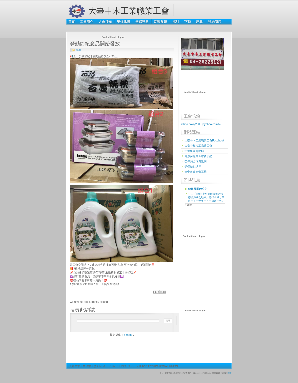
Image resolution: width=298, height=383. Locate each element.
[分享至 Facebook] (164, 292)
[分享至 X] (161, 292)
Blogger (128, 334)
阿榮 (230, 373)
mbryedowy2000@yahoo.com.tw (201, 124)
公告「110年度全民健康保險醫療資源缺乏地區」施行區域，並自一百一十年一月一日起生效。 (206, 197)
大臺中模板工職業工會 (198, 145)
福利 (78, 50)
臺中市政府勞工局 (196, 171)
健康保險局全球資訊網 (198, 156)
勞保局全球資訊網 (196, 161)
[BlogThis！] (158, 292)
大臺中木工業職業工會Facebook (204, 140)
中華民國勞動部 (194, 151)
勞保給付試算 (193, 166)
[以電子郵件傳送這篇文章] (154, 292)
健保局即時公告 (197, 188)
